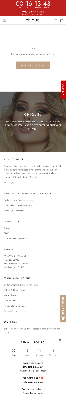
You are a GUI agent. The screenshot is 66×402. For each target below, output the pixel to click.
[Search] (56, 20)
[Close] (60, 340)
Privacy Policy (10, 311)
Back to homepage (33, 65)
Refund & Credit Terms (14, 290)
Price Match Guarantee (14, 305)
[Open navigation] (4, 20)
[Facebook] (5, 182)
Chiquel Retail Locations (15, 238)
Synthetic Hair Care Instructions (18, 200)
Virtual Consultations (13, 210)
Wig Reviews (10, 300)
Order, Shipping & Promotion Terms (21, 284)
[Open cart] (61, 20)
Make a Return (10, 295)
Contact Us (9, 228)
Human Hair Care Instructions (18, 205)
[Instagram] (12, 182)
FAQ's (6, 233)
